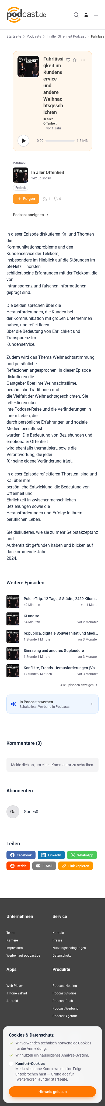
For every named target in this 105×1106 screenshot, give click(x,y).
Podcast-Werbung (65, 1008)
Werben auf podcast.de (23, 955)
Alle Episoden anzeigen (77, 685)
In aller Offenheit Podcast (66, 36)
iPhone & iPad (16, 993)
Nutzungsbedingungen (69, 948)
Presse (57, 940)
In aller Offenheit (50, 121)
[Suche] (76, 15)
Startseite (13, 36)
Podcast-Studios (64, 993)
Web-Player (14, 986)
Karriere (12, 940)
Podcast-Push (62, 1001)
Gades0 (31, 811)
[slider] (60, 141)
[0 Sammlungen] (74, 60)
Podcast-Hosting (64, 986)
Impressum (14, 948)
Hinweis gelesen (52, 1092)
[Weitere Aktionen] (83, 60)
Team (10, 933)
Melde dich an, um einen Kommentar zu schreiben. (52, 765)
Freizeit (20, 188)
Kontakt (58, 933)
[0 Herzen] (68, 60)
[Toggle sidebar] (95, 14)
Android (12, 1001)
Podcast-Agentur (64, 1016)
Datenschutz (61, 955)
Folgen (29, 198)
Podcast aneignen (28, 215)
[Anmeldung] (86, 14)
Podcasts (34, 36)
